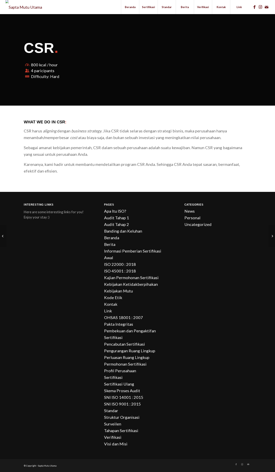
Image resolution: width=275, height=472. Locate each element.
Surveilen (112, 423)
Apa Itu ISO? (115, 211)
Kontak (110, 304)
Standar (111, 410)
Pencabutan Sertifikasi (124, 344)
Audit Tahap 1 (116, 217)
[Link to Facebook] (254, 7)
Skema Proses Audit (122, 390)
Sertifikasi (113, 377)
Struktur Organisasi (122, 417)
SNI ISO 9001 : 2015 (122, 403)
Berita (109, 244)
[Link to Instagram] (260, 7)
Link (108, 310)
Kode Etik (113, 297)
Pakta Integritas (118, 324)
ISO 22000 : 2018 (120, 264)
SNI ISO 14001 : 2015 (123, 397)
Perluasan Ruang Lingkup (126, 357)
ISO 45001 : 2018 (120, 270)
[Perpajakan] (3, 236)
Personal (192, 217)
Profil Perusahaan (120, 370)
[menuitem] (130, 7)
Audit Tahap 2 (116, 224)
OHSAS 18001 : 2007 (123, 317)
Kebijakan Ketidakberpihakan (131, 284)
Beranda (111, 237)
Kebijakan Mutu (118, 290)
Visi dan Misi (115, 443)
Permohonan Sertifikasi (125, 364)
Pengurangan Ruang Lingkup (129, 350)
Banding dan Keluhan (123, 231)
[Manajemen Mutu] (272, 236)
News (189, 211)
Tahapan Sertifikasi (121, 430)
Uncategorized (198, 224)
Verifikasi (112, 437)
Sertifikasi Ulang (119, 384)
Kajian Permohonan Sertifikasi (131, 277)
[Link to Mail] (267, 7)
